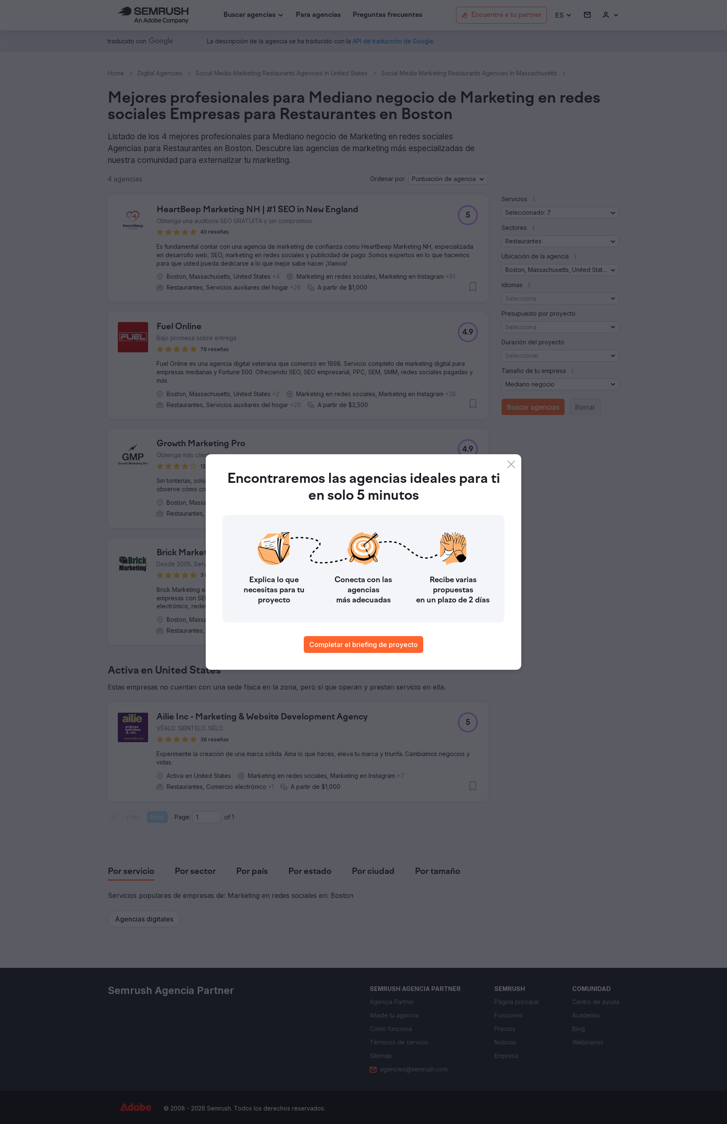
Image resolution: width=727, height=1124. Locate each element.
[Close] (511, 464)
